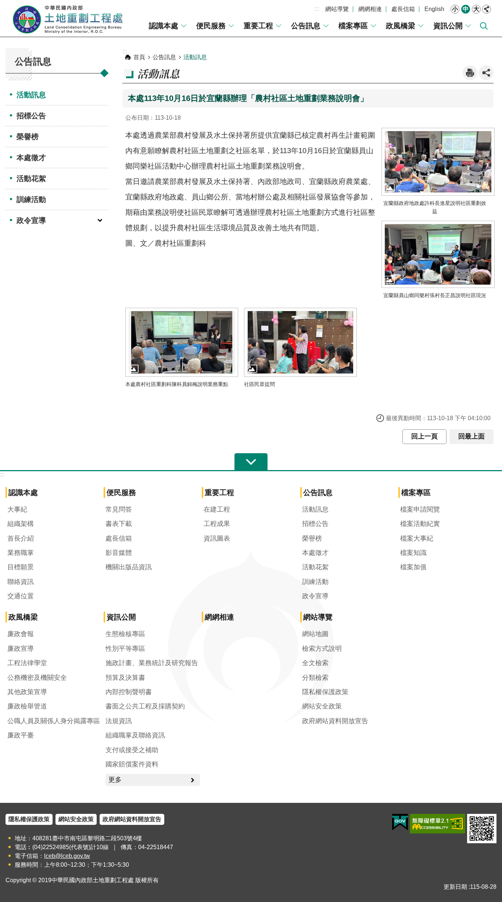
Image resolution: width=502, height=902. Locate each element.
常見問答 (118, 509)
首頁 (139, 57)
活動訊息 (31, 95)
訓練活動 (31, 199)
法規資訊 (118, 721)
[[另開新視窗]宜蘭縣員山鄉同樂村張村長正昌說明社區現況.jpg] (438, 254)
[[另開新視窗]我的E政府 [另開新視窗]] (400, 822)
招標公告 (31, 116)
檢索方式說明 (322, 648)
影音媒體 (118, 552)
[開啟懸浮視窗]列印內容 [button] (470, 72)
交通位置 (20, 596)
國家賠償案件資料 (131, 764)
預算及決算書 (125, 677)
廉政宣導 (20, 648)
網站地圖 (315, 634)
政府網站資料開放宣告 (335, 721)
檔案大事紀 (416, 538)
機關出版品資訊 (128, 567)
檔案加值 (413, 567)
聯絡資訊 (20, 581)
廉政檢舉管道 (27, 706)
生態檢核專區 (125, 634)
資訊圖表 (217, 538)
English (434, 9)
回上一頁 (424, 436)
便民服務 (211, 26)
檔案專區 (353, 26)
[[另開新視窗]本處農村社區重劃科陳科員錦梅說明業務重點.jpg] (181, 342)
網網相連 (370, 9)
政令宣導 (31, 220)
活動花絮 (31, 178)
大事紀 (17, 509)
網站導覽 (337, 9)
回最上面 (471, 436)
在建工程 (217, 509)
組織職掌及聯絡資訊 (135, 735)
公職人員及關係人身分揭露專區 (53, 721)
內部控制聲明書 (128, 692)
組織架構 (20, 523)
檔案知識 (413, 552)
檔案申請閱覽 (420, 509)
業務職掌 (20, 552)
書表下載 (118, 523)
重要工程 (258, 26)
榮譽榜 (28, 137)
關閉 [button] (486, 9)
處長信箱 (403, 9)
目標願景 (20, 567)
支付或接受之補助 (131, 750)
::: (317, 9)
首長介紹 (20, 538)
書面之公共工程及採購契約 (145, 706)
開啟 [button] (251, 462)
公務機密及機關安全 (37, 677)
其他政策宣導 (27, 692)
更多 (115, 779)
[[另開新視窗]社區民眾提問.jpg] (300, 342)
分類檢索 (315, 677)
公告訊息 (305, 26)
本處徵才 (31, 158)
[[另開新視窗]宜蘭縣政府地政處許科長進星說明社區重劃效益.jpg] (438, 162)
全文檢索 (315, 663)
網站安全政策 (322, 706)
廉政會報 (20, 634)
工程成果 (217, 523)
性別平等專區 (125, 648)
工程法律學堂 (27, 663)
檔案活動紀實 (420, 523)
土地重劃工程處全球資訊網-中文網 (68, 18)
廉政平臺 (20, 735)
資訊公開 (448, 26)
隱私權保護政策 (325, 692)
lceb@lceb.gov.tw (67, 856)
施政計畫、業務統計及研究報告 (151, 663)
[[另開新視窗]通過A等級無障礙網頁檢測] (437, 824)
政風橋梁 (400, 26)
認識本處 (163, 26)
